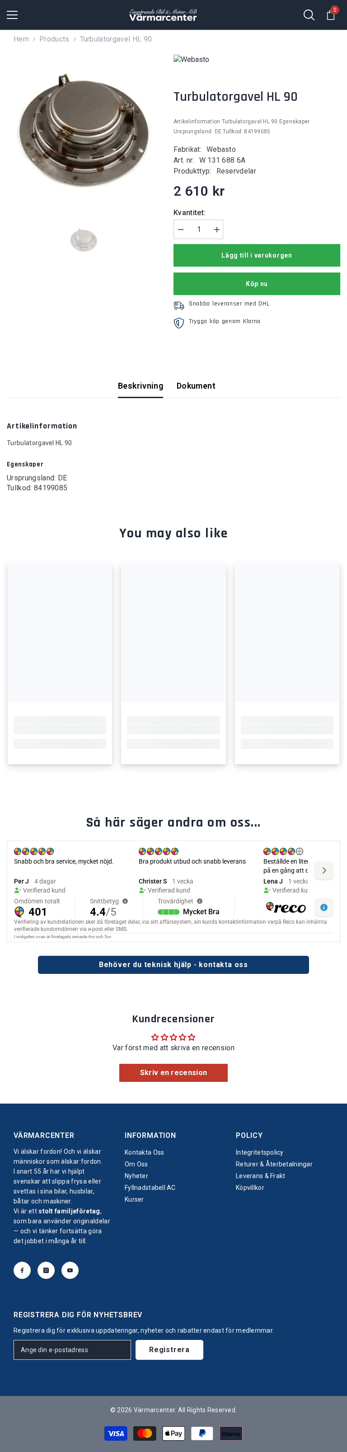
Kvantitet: (190, 212)
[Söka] (309, 14)
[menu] (12, 14)
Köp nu (257, 283)
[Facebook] (22, 1270)
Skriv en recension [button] (173, 1072)
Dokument (196, 385)
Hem (21, 39)
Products (54, 39)
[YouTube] (70, 1270)
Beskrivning (140, 385)
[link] (60, 730)
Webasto (221, 149)
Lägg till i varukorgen (256, 255)
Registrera (169, 1349)
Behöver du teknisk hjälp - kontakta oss (173, 964)
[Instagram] (46, 1270)
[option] (83, 131)
